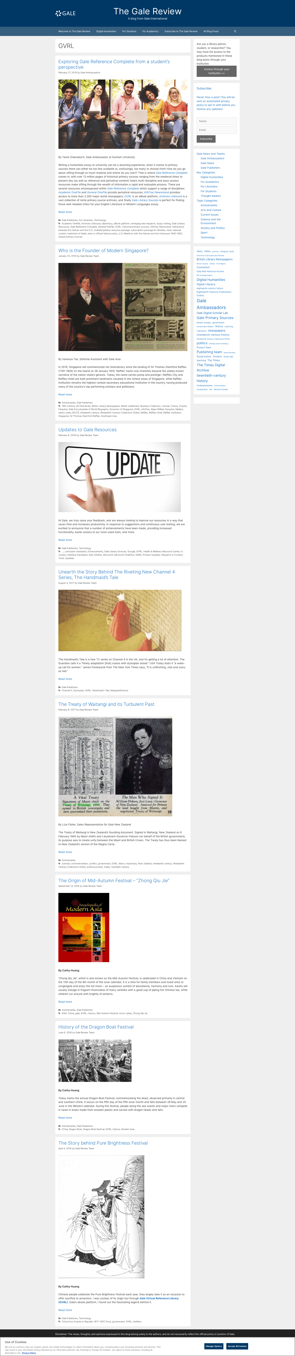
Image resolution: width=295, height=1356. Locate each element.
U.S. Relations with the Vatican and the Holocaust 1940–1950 (150, 233)
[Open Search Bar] (235, 31)
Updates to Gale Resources (87, 429)
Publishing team (209, 352)
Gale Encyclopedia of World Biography (88, 409)
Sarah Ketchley (229, 352)
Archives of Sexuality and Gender (210, 255)
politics (202, 343)
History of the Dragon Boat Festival (96, 1027)
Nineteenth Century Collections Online (119, 412)
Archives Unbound (91, 223)
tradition (137, 1321)
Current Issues (209, 214)
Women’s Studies (221, 389)
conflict (93, 863)
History (91, 1013)
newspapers (216, 330)
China (71, 1013)
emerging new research (143, 223)
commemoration (79, 863)
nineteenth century (89, 412)
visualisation (202, 389)
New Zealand (145, 863)
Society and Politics (213, 228)
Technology (100, 220)
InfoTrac (145, 409)
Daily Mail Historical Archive (210, 271)
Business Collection (150, 406)
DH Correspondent (204, 275)
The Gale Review (147, 11)
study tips (228, 356)
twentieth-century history (211, 378)
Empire (183, 406)
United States (219, 386)
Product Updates (151, 554)
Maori (121, 863)
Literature (201, 331)
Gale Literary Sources (115, 551)
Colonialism (203, 267)
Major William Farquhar (162, 409)
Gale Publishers (70, 220)
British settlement (130, 406)
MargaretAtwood (119, 690)
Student (217, 356)
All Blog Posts (211, 31)
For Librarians (86, 220)
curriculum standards (76, 551)
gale (77, 1013)
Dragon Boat (75, 1129)
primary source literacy (218, 344)
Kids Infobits (95, 554)
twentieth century (120, 867)
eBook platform (122, 223)
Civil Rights (221, 264)
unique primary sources (70, 236)
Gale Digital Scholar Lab (212, 313)
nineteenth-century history (213, 334)
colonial (165, 406)
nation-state (64, 412)
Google (131, 551)
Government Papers (205, 326)
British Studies (202, 264)
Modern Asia (127, 1129)
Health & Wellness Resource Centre (161, 551)
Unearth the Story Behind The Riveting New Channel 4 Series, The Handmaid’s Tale (116, 574)
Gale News (207, 163)
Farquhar (62, 409)
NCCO (75, 412)
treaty (107, 867)
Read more (65, 212)
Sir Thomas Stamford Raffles (85, 416)
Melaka (179, 409)
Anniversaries (69, 402)
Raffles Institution (172, 412)
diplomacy (107, 223)
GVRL (118, 226)
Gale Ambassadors (212, 158)
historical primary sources (135, 226)
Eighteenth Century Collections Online (214, 293)
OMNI (139, 554)
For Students (129, 31)
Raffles (144, 412)
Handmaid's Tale (100, 690)
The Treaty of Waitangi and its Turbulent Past (106, 704)
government (104, 863)
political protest (95, 867)
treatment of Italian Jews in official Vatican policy (92, 233)
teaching (201, 360)
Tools (61, 558)
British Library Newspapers (106, 406)
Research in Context (172, 554)
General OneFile (106, 226)
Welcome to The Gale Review (74, 31)
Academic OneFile (71, 223)
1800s (200, 251)
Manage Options (214, 1346)
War (210, 389)
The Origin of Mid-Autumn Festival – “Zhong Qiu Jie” (113, 880)
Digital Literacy (206, 284)
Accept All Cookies (237, 1346)
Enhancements (95, 551)
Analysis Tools (227, 251)
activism (215, 251)
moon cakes (125, 1013)
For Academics (150, 31)
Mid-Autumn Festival (107, 1013)
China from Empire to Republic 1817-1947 (83, 1321)
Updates (69, 558)
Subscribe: (204, 88)
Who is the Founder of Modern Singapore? (103, 250)
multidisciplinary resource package (112, 230)
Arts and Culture (211, 210)
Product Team (204, 347)
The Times (213, 360)
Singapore (63, 416)
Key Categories (206, 172)
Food (108, 1321)
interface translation (77, 554)
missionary (131, 863)
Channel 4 (67, 690)
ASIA (64, 1013)
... (63, 551)
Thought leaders (211, 195)
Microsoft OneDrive (124, 554)
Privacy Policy (29, 1353)
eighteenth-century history (210, 288)
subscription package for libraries (148, 230)
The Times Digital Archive (211, 367)
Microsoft (108, 554)
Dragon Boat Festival (93, 1129)
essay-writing (164, 223)
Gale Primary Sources (215, 317)
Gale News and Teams (211, 153)
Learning (229, 326)
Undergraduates (205, 385)
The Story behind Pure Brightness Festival (103, 1143)
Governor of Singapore (121, 409)
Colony (174, 406)
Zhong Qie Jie (140, 1013)
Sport (204, 232)
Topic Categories (207, 200)
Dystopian (78, 690)
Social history (204, 356)
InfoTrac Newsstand (160, 226)
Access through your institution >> (216, 71)
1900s (207, 251)
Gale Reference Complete (123, 188)
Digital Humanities (106, 31)
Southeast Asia (109, 416)
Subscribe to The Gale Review (181, 31)
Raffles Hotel (155, 412)
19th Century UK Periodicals (76, 406)
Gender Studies (204, 322)
